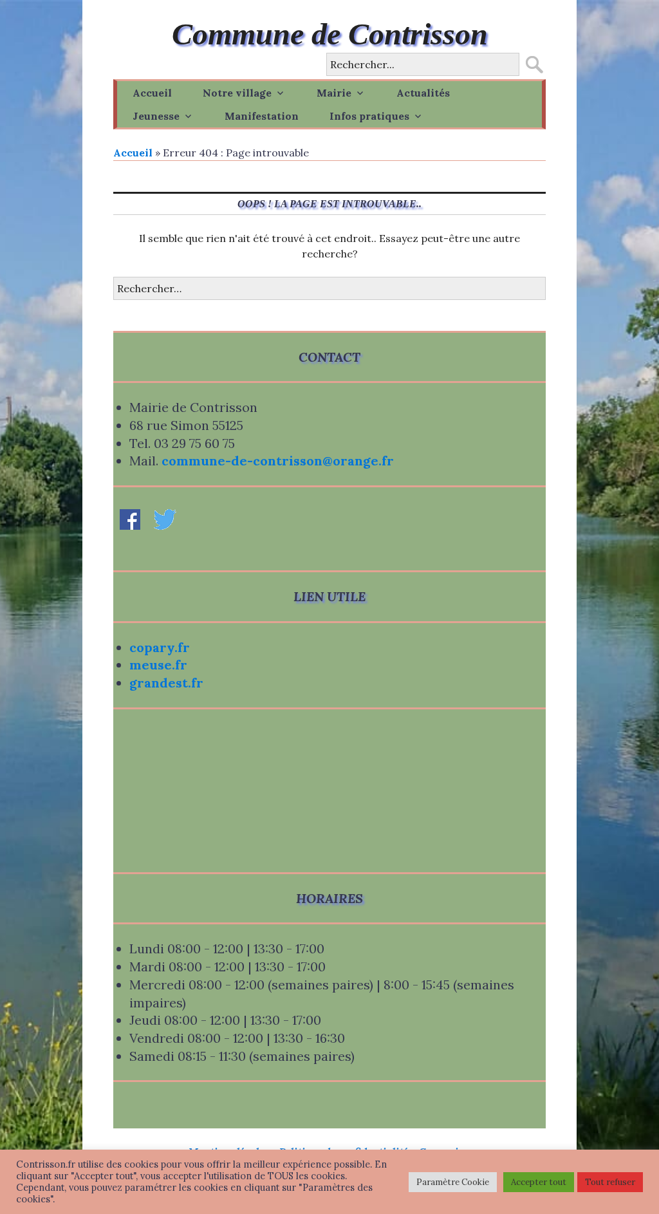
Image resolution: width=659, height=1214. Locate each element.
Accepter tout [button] (538, 1182)
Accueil (152, 92)
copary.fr (159, 647)
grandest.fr (166, 683)
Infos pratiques (369, 115)
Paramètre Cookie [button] (452, 1182)
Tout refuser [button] (610, 1182)
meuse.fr (158, 665)
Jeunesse (156, 115)
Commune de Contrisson (330, 34)
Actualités (423, 92)
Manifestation (262, 115)
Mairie (334, 92)
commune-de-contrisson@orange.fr (278, 461)
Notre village (237, 92)
